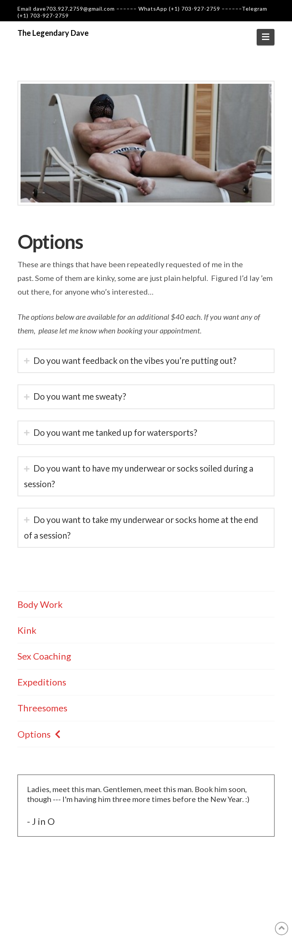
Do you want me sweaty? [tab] (79, 396)
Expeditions (41, 681)
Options (34, 734)
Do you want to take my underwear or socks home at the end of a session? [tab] (141, 527)
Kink (26, 630)
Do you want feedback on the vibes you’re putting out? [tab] (134, 361)
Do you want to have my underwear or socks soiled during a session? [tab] (138, 476)
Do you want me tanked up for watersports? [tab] (115, 432)
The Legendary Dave (53, 33)
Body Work (40, 604)
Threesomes (42, 707)
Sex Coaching (44, 656)
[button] (266, 37)
